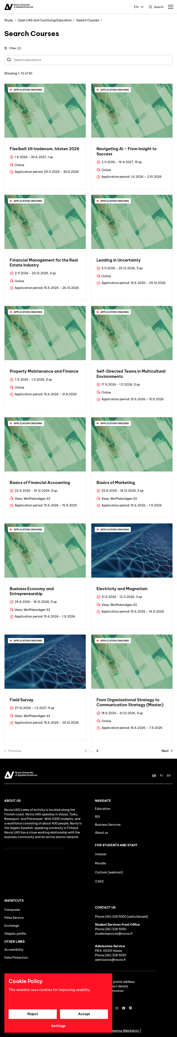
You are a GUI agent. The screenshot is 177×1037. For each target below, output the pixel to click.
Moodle (100, 863)
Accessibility (14, 950)
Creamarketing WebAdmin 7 (120, 1031)
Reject (32, 1014)
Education (102, 809)
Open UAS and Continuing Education (45, 20)
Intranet (100, 854)
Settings (58, 1026)
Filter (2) (15, 48)
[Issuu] (130, 1008)
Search (159, 7)
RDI (97, 817)
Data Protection (16, 958)
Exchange (11, 926)
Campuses (12, 910)
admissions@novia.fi (110, 960)
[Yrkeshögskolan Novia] (18, 7)
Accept (84, 1014)
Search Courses (87, 20)
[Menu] (170, 7)
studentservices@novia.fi (113, 934)
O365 (99, 881)
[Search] (9, 60)
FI (161, 775)
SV (169, 775)
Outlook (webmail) (109, 872)
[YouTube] (116, 1008)
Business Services (108, 825)
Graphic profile (15, 934)
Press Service (14, 918)
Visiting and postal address (115, 982)
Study (8, 20)
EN (136, 7)
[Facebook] (123, 1008)
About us (101, 833)
